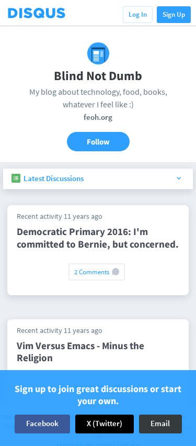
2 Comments (92, 271)
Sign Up (174, 14)
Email (160, 423)
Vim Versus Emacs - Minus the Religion (80, 351)
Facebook (42, 423)
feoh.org (98, 117)
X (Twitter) (104, 423)
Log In (138, 14)
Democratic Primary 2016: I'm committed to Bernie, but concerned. (98, 237)
